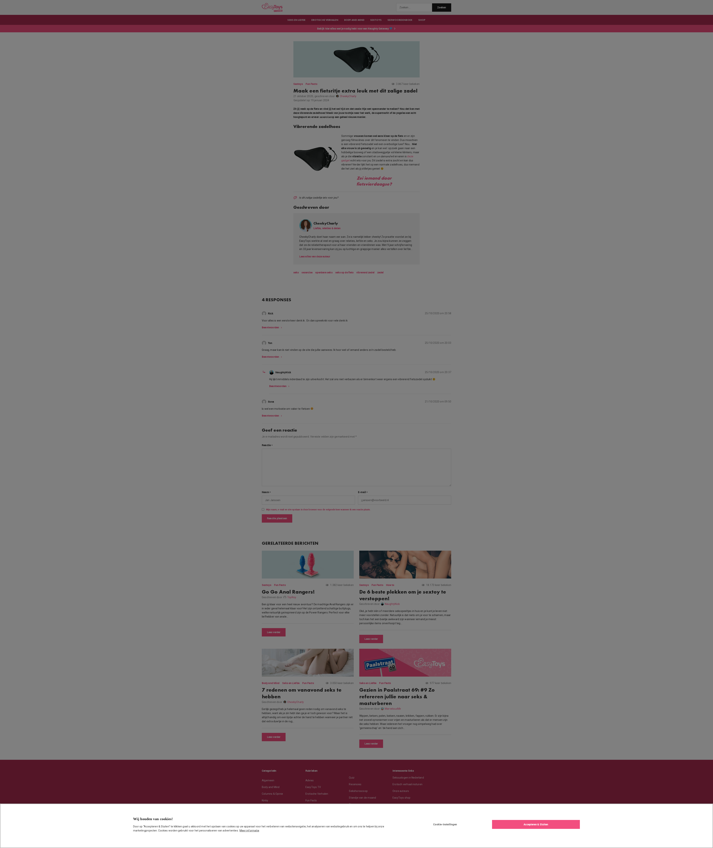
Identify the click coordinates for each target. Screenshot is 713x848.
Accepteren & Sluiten (536, 824)
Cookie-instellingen (445, 824)
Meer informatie (249, 830)
